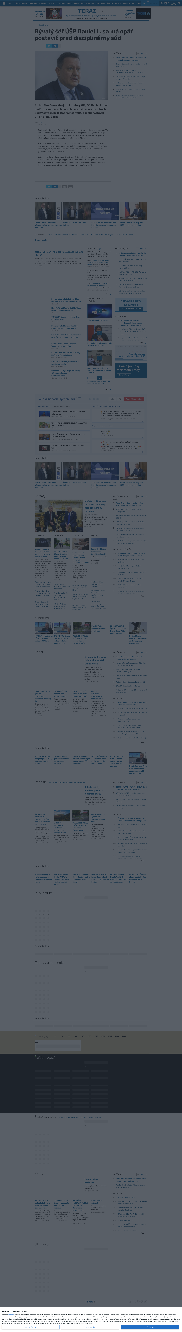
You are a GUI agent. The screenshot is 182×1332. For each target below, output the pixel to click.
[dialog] (91, 1319)
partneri (11, 1314)
